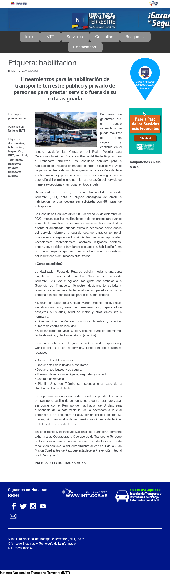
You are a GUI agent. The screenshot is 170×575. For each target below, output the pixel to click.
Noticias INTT (16, 130)
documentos (16, 143)
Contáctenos (84, 47)
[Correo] (13, 516)
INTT (49, 36)
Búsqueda (134, 36)
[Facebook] (13, 506)
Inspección (15, 151)
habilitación (15, 147)
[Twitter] (23, 506)
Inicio (29, 36)
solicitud (21, 155)
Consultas (104, 36)
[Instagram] (33, 506)
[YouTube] (43, 506)
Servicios (75, 36)
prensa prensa (17, 118)
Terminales (15, 159)
